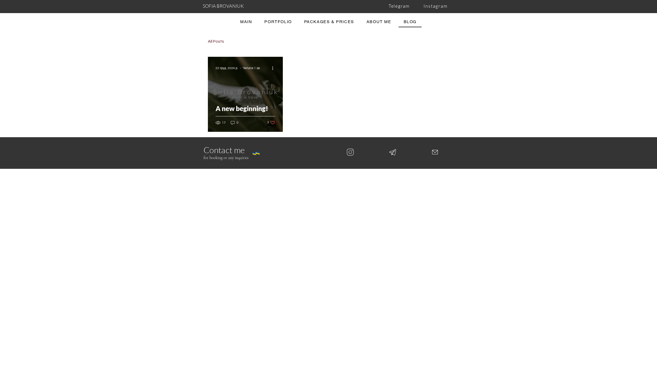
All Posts (216, 41)
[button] (329, 22)
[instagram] (350, 152)
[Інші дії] (274, 68)
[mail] (435, 152)
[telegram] (393, 152)
